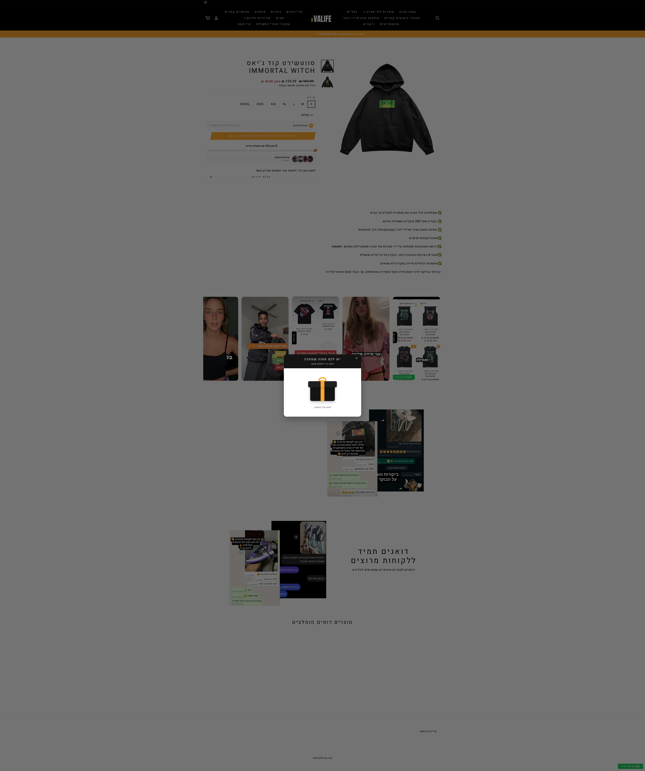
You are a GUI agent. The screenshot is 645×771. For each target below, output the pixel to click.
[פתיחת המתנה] (322, 389)
